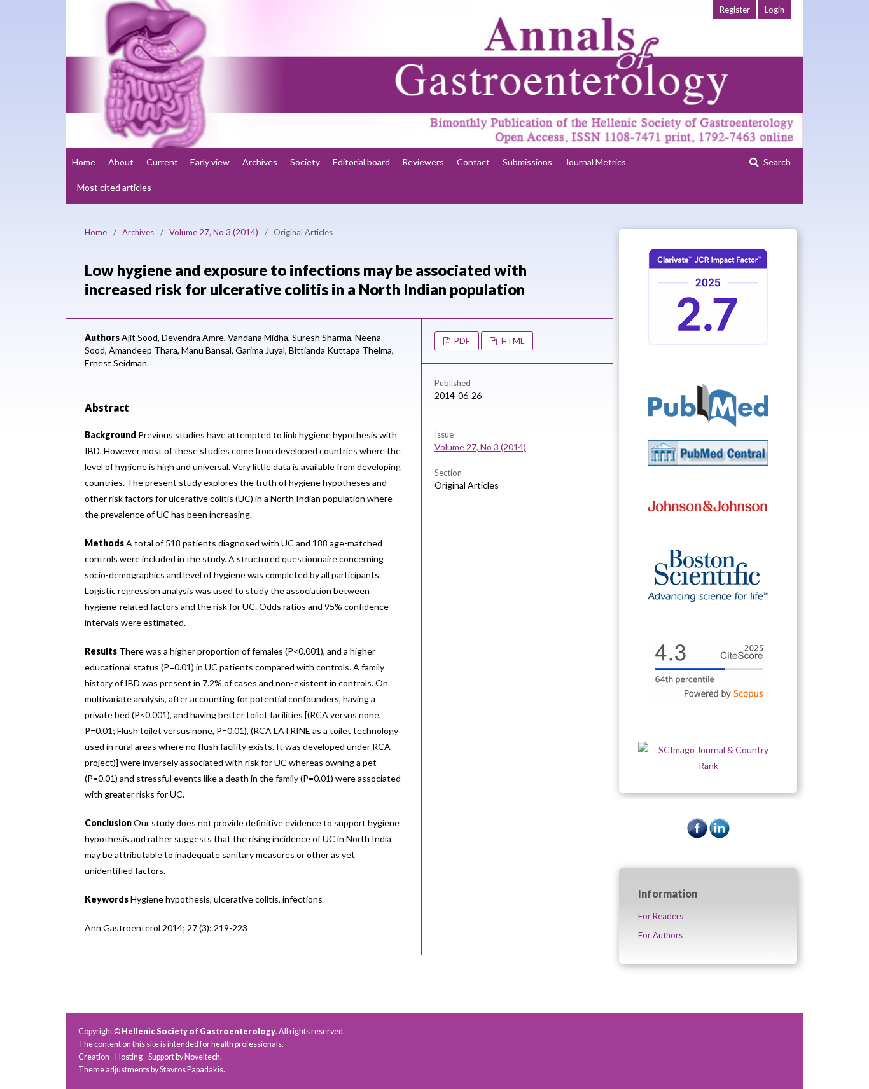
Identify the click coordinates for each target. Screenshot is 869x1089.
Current (162, 161)
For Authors (660, 935)
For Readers (660, 916)
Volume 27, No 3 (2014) (213, 232)
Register (735, 9)
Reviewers (423, 161)
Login (774, 9)
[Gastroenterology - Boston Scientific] (708, 598)
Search (776, 161)
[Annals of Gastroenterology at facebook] (697, 834)
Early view (210, 161)
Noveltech (202, 1057)
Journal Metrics (595, 161)
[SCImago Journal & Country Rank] (708, 765)
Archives (259, 161)
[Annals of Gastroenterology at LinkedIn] (719, 834)
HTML (511, 341)
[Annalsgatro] (708, 341)
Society (305, 161)
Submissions (527, 161)
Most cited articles (114, 187)
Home (83, 161)
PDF (461, 341)
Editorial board (361, 161)
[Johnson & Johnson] (708, 532)
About (121, 161)
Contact (473, 161)
